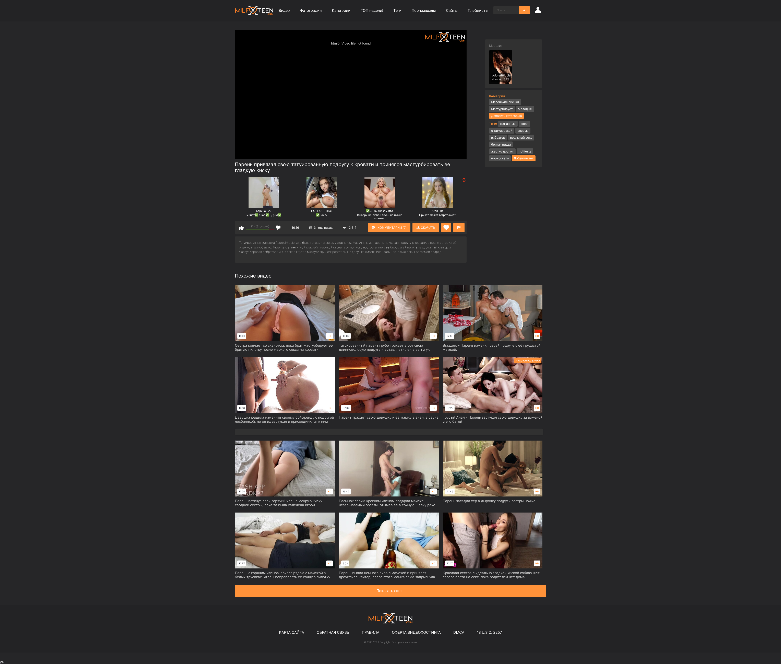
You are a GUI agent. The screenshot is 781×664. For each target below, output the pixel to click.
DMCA (458, 632)
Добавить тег (523, 158)
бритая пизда (501, 144)
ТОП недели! (372, 10)
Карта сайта (291, 632)
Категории (341, 10)
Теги (397, 10)
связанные (508, 124)
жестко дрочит (502, 151)
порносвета (500, 158)
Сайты (452, 10)
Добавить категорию (506, 116)
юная (524, 124)
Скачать (427, 228)
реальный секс (521, 137)
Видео (284, 10)
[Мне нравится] (241, 227)
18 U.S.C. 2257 (489, 632)
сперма (522, 131)
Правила (370, 632)
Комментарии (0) (391, 227)
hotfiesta (525, 151)
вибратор (498, 137)
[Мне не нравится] (278, 227)
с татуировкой (501, 131)
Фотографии (311, 10)
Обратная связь (333, 632)
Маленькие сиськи (505, 102)
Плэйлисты (478, 10)
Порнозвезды (424, 10)
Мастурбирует (502, 109)
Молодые (525, 109)
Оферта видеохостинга (416, 632)
